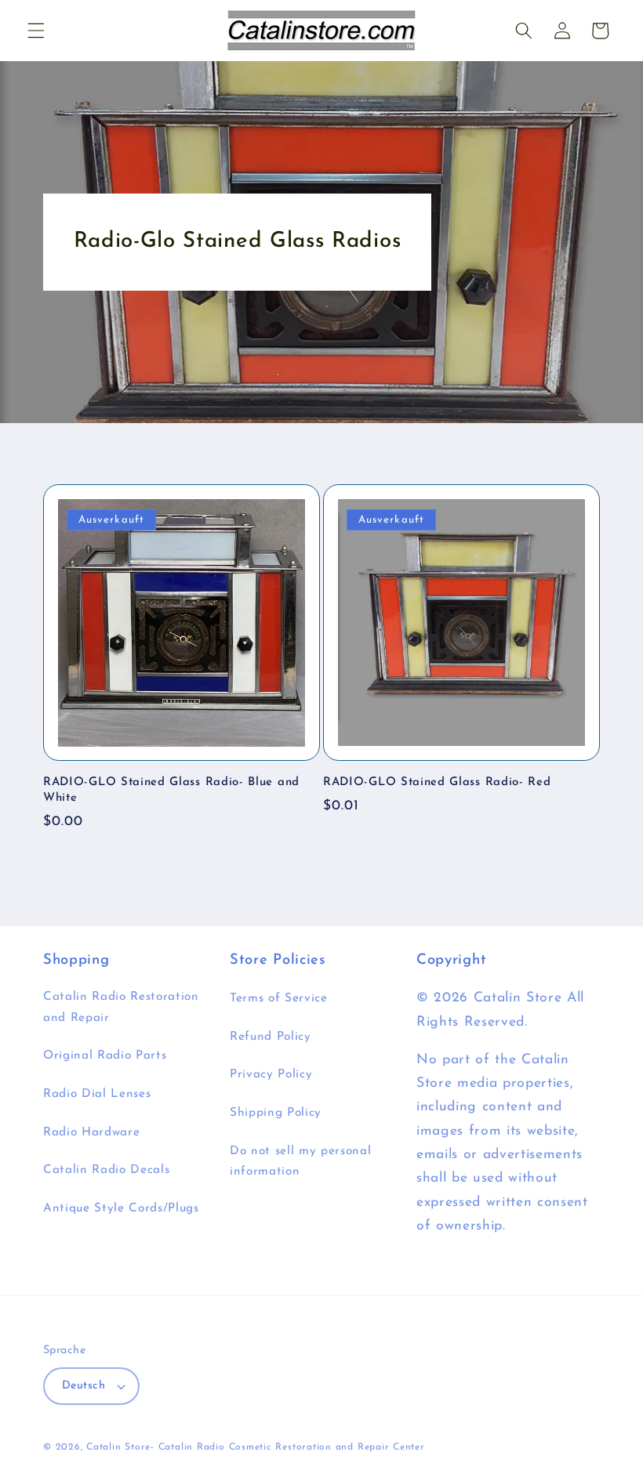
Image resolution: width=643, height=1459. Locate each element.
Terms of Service (279, 998)
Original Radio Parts (104, 1055)
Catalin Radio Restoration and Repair (121, 1007)
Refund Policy (270, 1036)
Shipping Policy (276, 1112)
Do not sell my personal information (300, 1161)
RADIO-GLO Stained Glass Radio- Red (436, 782)
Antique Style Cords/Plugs (121, 1208)
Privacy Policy (271, 1074)
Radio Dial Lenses (97, 1094)
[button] (36, 30)
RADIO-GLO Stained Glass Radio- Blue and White (171, 790)
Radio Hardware (91, 1132)
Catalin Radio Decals (106, 1170)
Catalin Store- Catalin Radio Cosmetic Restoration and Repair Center (255, 1447)
